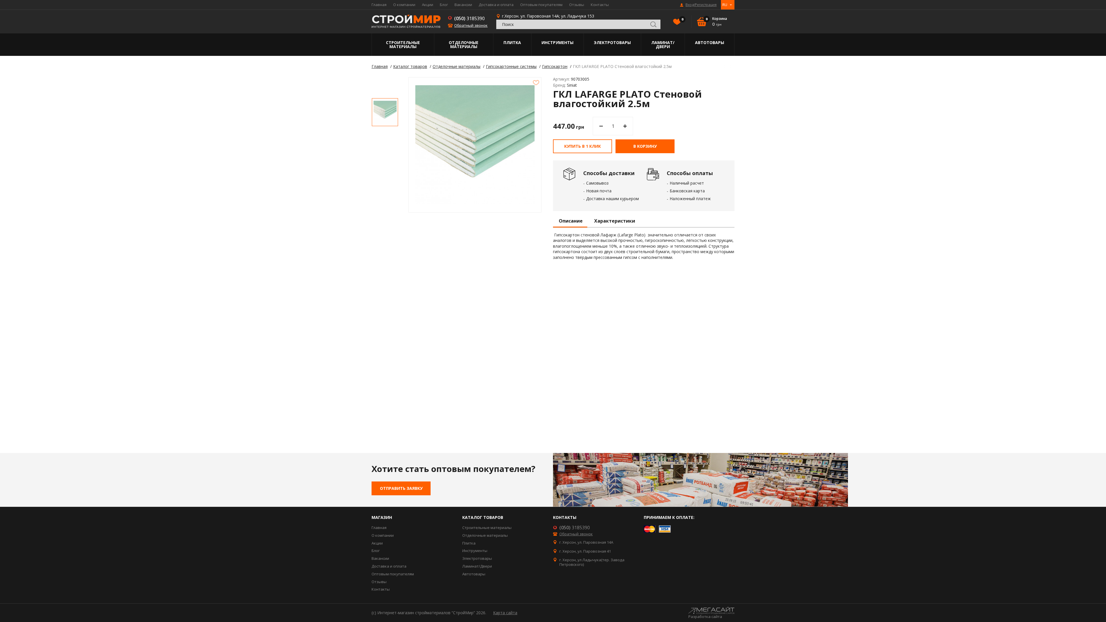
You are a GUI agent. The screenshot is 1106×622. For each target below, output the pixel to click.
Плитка (512, 42)
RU (724, 4)
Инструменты (557, 42)
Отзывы (576, 4)
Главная (379, 4)
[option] (385, 112)
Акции (427, 4)
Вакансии (463, 4)
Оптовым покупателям (541, 4)
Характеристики (614, 221)
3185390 (469, 18)
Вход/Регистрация (701, 5)
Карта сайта (505, 612)
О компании (404, 4)
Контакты (600, 4)
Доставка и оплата (496, 4)
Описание (571, 221)
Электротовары (612, 42)
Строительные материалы (403, 44)
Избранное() (682, 19)
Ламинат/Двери (663, 44)
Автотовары (709, 42)
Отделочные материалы (463, 44)
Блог (444, 4)
